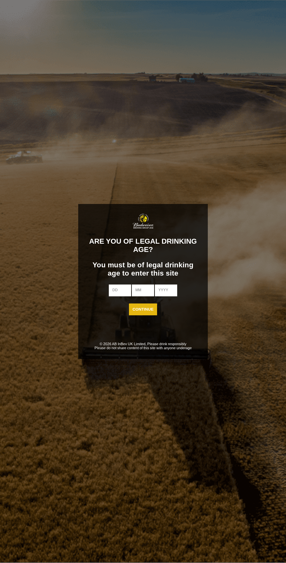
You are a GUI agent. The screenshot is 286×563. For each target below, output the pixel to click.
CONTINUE (143, 309)
